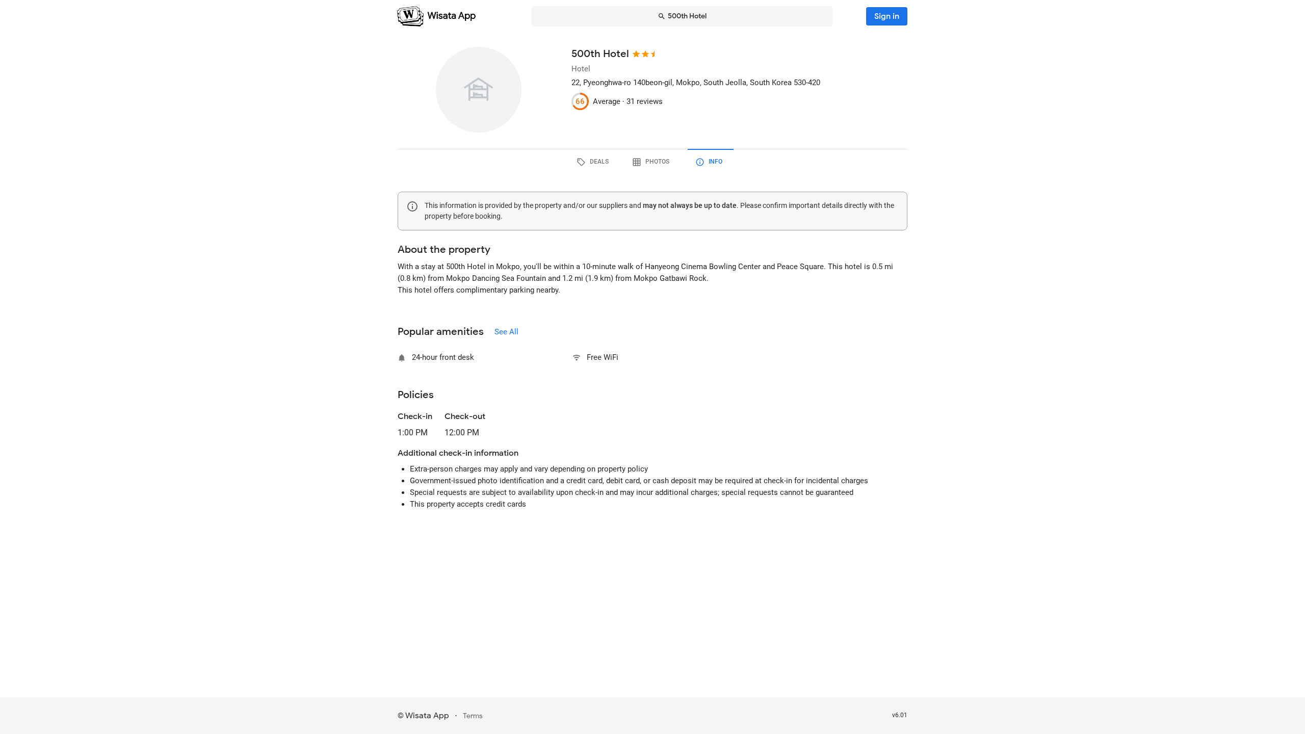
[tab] (594, 162)
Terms (473, 716)
